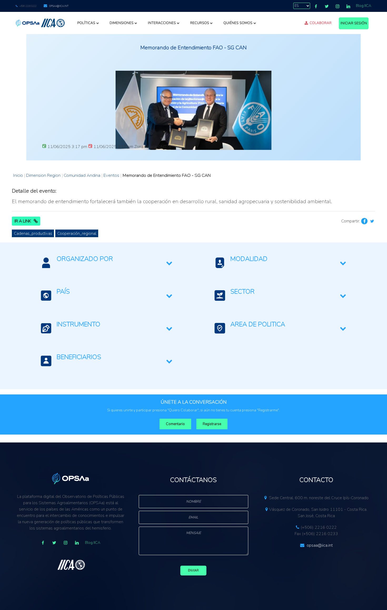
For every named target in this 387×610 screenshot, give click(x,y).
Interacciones (162, 23)
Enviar (193, 571)
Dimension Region (43, 175)
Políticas (86, 23)
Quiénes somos (238, 23)
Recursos (199, 23)
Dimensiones (121, 23)
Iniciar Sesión (353, 23)
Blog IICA (363, 5)
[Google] (65, 543)
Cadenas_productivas (33, 233)
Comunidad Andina (82, 175)
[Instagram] (337, 6)
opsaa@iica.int (58, 6)
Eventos (111, 175)
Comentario (175, 423)
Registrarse (212, 423)
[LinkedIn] (348, 6)
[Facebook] (316, 6)
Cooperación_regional (76, 233)
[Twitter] (327, 6)
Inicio (18, 175)
